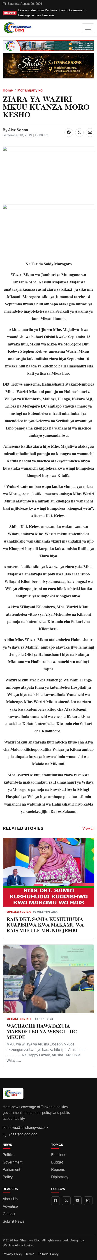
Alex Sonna (18, 130)
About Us (10, 1199)
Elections (58, 1155)
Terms (29, 1254)
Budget (57, 1162)
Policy (8, 1177)
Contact (9, 1214)
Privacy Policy (12, 1254)
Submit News (13, 1221)
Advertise (10, 1206)
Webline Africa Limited (18, 1245)
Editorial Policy (48, 1254)
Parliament (11, 1169)
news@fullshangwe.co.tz (28, 1128)
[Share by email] (90, 132)
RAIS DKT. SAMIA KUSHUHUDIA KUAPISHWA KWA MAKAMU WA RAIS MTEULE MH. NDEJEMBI (45, 924)
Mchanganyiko (30, 90)
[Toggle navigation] (88, 27)
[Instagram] (88, 1200)
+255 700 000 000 (22, 1135)
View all (88, 828)
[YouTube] (77, 1200)
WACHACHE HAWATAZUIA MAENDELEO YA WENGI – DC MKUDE (42, 1031)
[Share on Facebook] (69, 132)
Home (8, 90)
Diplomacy (59, 1177)
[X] (66, 1200)
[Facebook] (55, 1200)
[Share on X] (79, 132)
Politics (8, 1155)
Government (12, 1162)
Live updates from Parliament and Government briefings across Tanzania (51, 12)
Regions (58, 1169)
